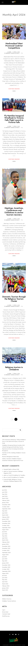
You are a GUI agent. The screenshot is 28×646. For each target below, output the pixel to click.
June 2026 (4, 492)
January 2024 (5, 544)
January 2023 (5, 563)
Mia (4, 477)
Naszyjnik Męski (7, 469)
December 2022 (6, 565)
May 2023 (4, 561)
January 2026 (5, 502)
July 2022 (4, 575)
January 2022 (5, 588)
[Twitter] (13, 635)
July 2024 (4, 531)
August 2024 (5, 529)
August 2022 (5, 573)
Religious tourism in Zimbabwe (14, 368)
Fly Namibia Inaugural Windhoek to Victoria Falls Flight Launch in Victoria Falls (14, 119)
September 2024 (6, 527)
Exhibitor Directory (6, 599)
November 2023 (6, 548)
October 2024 (5, 525)
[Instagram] (19, 635)
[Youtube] (16, 635)
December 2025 (6, 504)
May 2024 (4, 536)
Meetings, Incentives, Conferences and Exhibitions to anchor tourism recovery (14, 211)
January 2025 (5, 519)
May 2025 (4, 511)
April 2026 (4, 496)
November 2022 (6, 567)
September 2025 (6, 509)
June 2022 (4, 577)
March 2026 (5, 498)
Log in (3, 610)
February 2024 (5, 542)
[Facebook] (10, 635)
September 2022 (6, 571)
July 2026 (4, 490)
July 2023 (4, 557)
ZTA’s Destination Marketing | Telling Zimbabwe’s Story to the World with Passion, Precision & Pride (14, 441)
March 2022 (5, 584)
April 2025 (4, 513)
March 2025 (5, 515)
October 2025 (5, 507)
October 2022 (5, 569)
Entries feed (5, 612)
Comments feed (6, 614)
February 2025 (5, 517)
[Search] (19, 429)
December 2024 (6, 521)
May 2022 (4, 579)
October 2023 (5, 550)
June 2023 (4, 559)
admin (5, 471)
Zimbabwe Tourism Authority (12, 53)
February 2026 (5, 500)
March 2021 (5, 590)
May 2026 (4, 494)
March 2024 (5, 540)
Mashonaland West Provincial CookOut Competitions (13, 45)
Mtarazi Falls (16, 469)
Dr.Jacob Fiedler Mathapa (10, 479)
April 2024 (4, 538)
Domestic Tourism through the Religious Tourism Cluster (14, 299)
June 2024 (4, 534)
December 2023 (6, 546)
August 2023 (5, 554)
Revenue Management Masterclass (10, 456)
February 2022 (5, 586)
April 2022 (4, 581)
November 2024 (6, 523)
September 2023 (6, 552)
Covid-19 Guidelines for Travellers (17, 475)
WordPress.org (5, 616)
